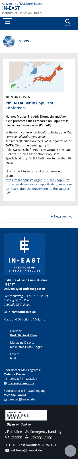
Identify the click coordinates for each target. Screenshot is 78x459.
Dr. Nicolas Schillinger (26, 347)
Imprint (16, 437)
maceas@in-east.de (21, 383)
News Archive (63, 216)
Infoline (16, 431)
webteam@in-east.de (26, 450)
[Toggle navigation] (7, 23)
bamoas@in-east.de (21, 399)
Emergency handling (45, 431)
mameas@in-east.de (21, 379)
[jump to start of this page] (70, 451)
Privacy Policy (41, 437)
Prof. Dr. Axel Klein (23, 335)
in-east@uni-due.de (22, 312)
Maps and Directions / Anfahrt (24, 319)
